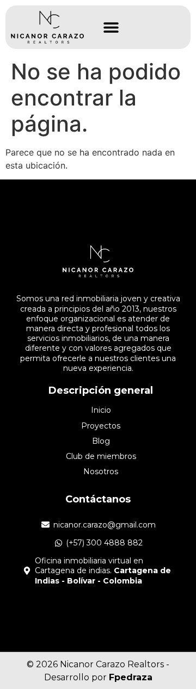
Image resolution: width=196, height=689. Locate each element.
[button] (111, 27)
